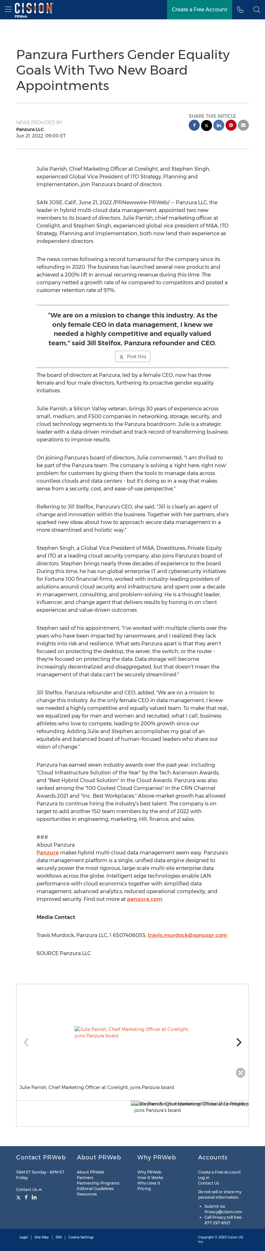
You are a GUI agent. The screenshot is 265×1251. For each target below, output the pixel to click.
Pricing (144, 1188)
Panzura (48, 853)
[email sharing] (243, 126)
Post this (136, 356)
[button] (132, 1032)
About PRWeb (90, 1172)
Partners (85, 1177)
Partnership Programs (98, 1183)
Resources (87, 1194)
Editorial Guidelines (95, 1188)
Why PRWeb (149, 1172)
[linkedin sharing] (218, 126)
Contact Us (27, 1189)
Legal (23, 1237)
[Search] (257, 9)
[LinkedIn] (34, 1197)
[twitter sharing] (206, 126)
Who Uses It (148, 1183)
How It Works (150, 1177)
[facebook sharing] (194, 126)
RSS (59, 1237)
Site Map (42, 1237)
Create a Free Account (199, 9)
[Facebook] (26, 1197)
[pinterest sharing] (231, 126)
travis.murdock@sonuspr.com (187, 935)
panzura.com (144, 899)
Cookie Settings (81, 1237)
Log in (203, 1177)
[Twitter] (19, 1197)
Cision (233, 1237)
